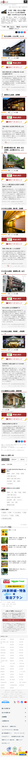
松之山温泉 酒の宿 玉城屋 (14, 208)
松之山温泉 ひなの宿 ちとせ (14, 36)
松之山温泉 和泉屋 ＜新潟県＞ (14, 332)
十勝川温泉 (21, 639)
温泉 (14, 499)
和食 (14, 481)
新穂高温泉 (21, 666)
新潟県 (22, 473)
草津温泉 (21, 647)
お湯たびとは (7, 690)
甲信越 (17, 473)
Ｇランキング (6, 692)
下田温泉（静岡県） (4, 661)
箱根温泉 (12, 682)
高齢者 (8, 473)
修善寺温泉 (21, 658)
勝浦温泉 (2, 671)
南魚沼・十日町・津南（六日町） (14, 478)
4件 (17, 170)
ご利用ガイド (13, 690)
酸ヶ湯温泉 (12, 679)
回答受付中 (14, 459)
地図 (15, 59)
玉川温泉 (21, 679)
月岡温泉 (12, 655)
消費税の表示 (13, 726)
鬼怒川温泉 (3, 652)
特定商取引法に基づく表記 (17, 736)
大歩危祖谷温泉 (13, 685)
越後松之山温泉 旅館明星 (13, 391)
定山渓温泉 (3, 639)
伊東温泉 (12, 658)
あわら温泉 (12, 663)
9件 (17, 112)
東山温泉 (21, 644)
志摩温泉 (2, 685)
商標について (19, 740)
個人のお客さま (6, 708)
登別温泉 (12, 639)
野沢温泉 (21, 652)
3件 (17, 293)
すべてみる (23, 524)
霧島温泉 (2, 679)
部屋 (16, 502)
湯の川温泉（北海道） (4, 642)
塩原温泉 (12, 652)
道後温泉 (12, 671)
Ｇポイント (20, 690)
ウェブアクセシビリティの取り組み (10, 729)
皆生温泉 (21, 674)
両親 (15, 492)
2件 (17, 349)
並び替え (3, 464)
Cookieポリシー (6, 736)
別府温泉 (12, 677)
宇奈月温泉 (21, 663)
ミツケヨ (15, 695)
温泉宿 (18, 481)
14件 (17, 58)
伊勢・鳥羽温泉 (22, 682)
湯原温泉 (2, 677)
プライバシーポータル (19, 733)
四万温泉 (21, 650)
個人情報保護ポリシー (7, 733)
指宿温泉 (12, 687)
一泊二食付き (9, 483)
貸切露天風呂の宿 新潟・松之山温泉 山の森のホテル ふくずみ (14, 150)
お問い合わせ (5, 726)
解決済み (23, 459)
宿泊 (13, 502)
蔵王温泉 (2, 647)
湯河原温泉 (3, 658)
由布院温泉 (21, 685)
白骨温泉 (2, 655)
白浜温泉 (21, 668)
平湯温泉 (12, 666)
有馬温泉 (12, 668)
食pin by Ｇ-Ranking (13, 697)
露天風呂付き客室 (10, 504)
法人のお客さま (6, 712)
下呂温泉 (2, 666)
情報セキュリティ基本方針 (8, 740)
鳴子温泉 (21, 642)
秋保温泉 (12, 644)
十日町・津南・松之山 (11, 476)
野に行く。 (6, 695)
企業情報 (4, 717)
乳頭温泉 (12, 642)
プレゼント (19, 499)
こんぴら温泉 (22, 671)
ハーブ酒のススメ (21, 697)
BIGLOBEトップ (5, 743)
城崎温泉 (2, 668)
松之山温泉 (9, 481)
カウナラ (11, 695)
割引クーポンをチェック (15, 67)
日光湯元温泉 (3, 682)
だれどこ (12, 692)
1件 (8, 409)
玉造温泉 (12, 674)
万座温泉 (12, 650)
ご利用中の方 (5, 721)
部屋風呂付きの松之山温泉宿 (17, 201)
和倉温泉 (12, 660)
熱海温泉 (2, 687)
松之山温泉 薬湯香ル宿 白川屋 (14, 272)
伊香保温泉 (3, 650)
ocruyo (16, 692)
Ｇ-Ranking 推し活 (5, 697)
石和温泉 (21, 655)
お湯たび (20, 692)
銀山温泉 (12, 647)
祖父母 (13, 473)
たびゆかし (21, 695)
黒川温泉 (21, 677)
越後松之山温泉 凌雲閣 (12, 95)
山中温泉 (21, 660)
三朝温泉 (2, 674)
